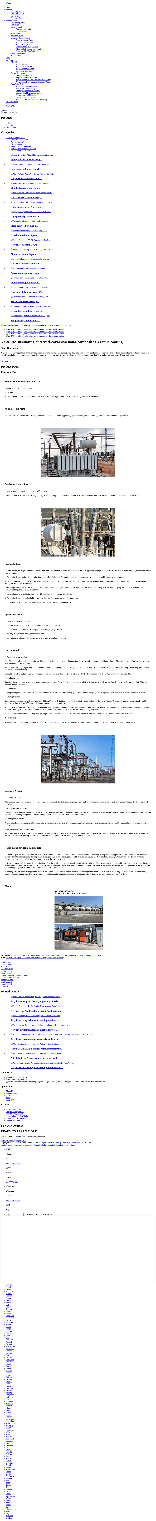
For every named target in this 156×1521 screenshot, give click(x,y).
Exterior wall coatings (24, 29)
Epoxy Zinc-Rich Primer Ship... (26, 159)
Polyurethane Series (18, 73)
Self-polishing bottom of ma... (25, 320)
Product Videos (12, 102)
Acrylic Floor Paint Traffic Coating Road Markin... (36, 1011)
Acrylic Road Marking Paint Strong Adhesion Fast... (37, 1067)
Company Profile (17, 12)
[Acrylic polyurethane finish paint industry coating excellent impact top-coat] (40, 1025)
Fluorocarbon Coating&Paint (27, 47)
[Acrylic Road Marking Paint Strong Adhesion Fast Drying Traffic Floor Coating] (42, 1063)
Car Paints (15, 25)
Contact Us (10, 106)
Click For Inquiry (7, 1141)
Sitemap (58, 1143)
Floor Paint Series (17, 84)
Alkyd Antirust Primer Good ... (26, 178)
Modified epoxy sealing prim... (26, 188)
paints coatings (6, 982)
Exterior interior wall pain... (25, 235)
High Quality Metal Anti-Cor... (26, 207)
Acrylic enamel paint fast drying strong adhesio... (35, 1001)
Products (9, 125)
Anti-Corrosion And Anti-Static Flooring (31, 99)
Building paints (16, 27)
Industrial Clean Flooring (25, 88)
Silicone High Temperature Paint (28, 49)
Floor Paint (5, 966)
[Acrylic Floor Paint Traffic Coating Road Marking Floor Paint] (35, 1006)
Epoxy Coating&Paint (24, 40)
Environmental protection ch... (26, 169)
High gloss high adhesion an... (26, 216)
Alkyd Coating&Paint (24, 44)
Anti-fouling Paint (18, 22)
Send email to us (7, 361)
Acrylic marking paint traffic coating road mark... (36, 1020)
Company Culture (17, 14)
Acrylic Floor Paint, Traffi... (25, 244)
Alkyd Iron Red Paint (24, 66)
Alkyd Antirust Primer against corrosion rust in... (35, 1058)
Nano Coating (16, 55)
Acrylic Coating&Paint (24, 42)
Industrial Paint (7, 969)
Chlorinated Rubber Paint (25, 51)
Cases (8, 58)
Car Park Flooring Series (25, 97)
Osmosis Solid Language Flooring (29, 93)
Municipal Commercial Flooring (28, 91)
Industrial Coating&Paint (20, 38)
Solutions (9, 60)
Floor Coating (6, 964)
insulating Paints (17, 36)
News (8, 104)
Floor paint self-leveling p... (24, 226)
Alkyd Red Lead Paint (24, 71)
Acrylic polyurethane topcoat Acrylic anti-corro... (35, 1039)
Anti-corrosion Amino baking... (26, 197)
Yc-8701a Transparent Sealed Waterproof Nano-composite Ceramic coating (35, 958)
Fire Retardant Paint (18, 53)
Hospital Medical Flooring (26, 95)
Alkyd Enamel (21, 64)
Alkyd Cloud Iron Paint (25, 69)
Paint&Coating (11, 20)
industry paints (6, 971)
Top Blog (66, 1143)
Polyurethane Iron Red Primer (27, 77)
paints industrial (7, 984)
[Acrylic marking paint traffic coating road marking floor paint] (35, 1016)
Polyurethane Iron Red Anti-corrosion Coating (33, 80)
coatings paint (6, 962)
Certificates (15, 16)
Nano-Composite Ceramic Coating (14, 975)
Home (8, 7)
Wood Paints (15, 33)
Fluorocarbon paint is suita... (25, 282)
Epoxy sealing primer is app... (26, 273)
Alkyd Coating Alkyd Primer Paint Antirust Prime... (37, 1048)
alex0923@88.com (19, 1079)
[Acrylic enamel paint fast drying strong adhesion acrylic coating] (36, 997)
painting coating (7, 980)
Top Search (76, 1143)
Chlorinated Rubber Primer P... (26, 292)
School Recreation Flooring (26, 86)
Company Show (17, 18)
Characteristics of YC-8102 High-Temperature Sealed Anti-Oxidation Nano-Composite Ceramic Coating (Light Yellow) (55, 955)
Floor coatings (21, 31)
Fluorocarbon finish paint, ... (25, 254)
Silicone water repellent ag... (25, 301)
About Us (9, 9)
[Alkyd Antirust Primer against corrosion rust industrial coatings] (36, 1053)
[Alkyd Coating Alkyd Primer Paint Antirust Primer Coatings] (35, 1044)
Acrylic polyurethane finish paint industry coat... (35, 1029)
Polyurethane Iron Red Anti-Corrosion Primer (33, 82)
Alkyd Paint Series (18, 62)
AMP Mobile (87, 1143)
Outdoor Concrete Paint (10, 977)
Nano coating (6, 973)
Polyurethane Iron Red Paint (26, 75)
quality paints (6, 986)
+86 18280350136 (20, 1077)
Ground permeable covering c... (26, 311)
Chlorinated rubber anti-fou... (26, 263)
